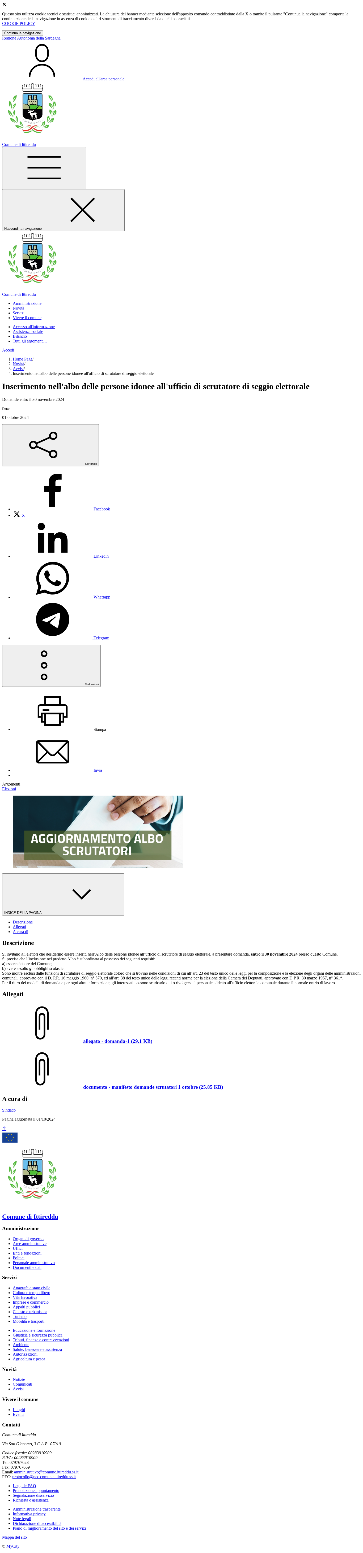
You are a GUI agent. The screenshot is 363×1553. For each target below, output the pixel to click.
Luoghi (19, 1409)
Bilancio (20, 336)
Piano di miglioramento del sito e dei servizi (49, 1528)
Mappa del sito (14, 1537)
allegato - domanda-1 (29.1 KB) (117, 1041)
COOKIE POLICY (18, 23)
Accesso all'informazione (34, 326)
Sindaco (9, 1110)
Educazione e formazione (34, 1330)
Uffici (18, 1248)
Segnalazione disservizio (33, 1495)
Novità (18, 364)
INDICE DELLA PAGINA (23, 913)
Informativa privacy (29, 1514)
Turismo (20, 1316)
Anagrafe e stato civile (31, 1288)
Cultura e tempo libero (31, 1292)
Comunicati (22, 1384)
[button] (27, 303)
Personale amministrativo (34, 1262)
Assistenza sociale (28, 331)
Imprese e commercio (31, 1302)
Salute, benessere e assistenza (37, 1349)
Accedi (8, 350)
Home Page (22, 359)
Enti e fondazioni (27, 1253)
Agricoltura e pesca (29, 1359)
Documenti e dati (27, 1267)
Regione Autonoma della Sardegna (31, 38)
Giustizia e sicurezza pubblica (37, 1335)
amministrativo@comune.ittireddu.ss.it (46, 1472)
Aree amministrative (30, 1243)
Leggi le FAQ (24, 1485)
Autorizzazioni (25, 1354)
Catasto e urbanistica (30, 1311)
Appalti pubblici (26, 1307)
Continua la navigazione (22, 33)
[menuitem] (61, 509)
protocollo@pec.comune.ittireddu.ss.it (44, 1476)
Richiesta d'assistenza (31, 1500)
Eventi (18, 1414)
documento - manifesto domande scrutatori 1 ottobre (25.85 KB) (153, 1087)
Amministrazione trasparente (37, 1509)
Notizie (19, 1379)
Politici (18, 1258)
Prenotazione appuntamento (36, 1490)
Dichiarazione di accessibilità (37, 1523)
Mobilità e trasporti (28, 1321)
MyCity (12, 1546)
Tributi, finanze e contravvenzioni (41, 1340)
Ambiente (21, 1344)
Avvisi (18, 368)
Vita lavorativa (25, 1297)
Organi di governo (28, 1239)
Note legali (22, 1518)
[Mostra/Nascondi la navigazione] (44, 168)
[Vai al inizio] (4, 1128)
